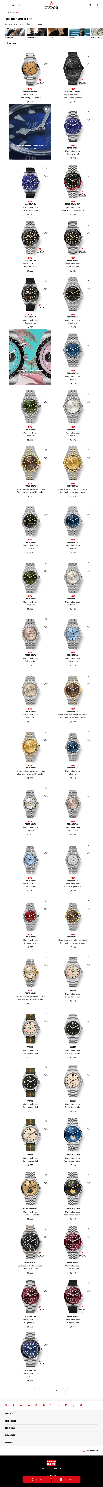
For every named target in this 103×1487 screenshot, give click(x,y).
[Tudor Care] (51, 1435)
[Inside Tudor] (51, 1420)
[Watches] (51, 1413)
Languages (90, 1451)
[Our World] (51, 1428)
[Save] (46, 56)
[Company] (51, 1442)
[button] (13, 5)
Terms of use (51, 1475)
